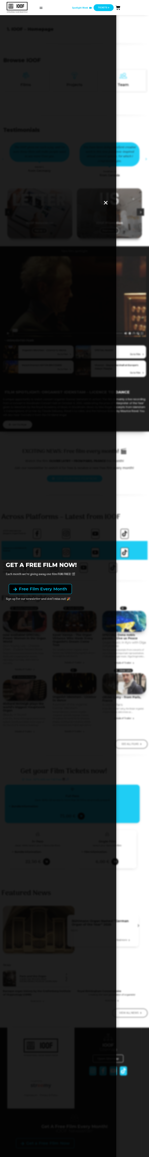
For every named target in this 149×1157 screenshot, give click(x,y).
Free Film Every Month (42, 588)
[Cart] (118, 7)
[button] (41, 7)
